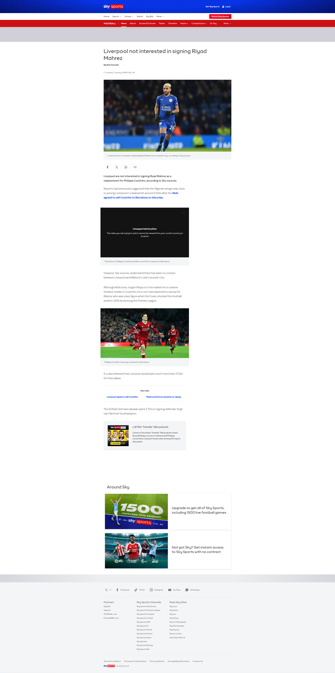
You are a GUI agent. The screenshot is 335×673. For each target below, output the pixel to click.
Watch (140, 16)
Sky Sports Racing (145, 645)
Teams (183, 23)
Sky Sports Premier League (148, 610)
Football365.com (111, 618)
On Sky (213, 23)
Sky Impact (174, 630)
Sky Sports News (144, 637)
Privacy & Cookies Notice (135, 661)
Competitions (198, 23)
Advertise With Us (177, 637)
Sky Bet (149, 16)
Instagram (158, 590)
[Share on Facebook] (107, 167)
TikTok (142, 590)
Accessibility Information (178, 661)
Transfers (172, 23)
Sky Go (172, 614)
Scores (128, 16)
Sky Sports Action (144, 634)
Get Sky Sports (212, 6)
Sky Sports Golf (143, 622)
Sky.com (173, 606)
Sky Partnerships (176, 626)
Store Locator (175, 634)
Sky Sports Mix (143, 649)
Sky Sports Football (145, 614)
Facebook (125, 590)
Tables (162, 23)
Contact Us (198, 661)
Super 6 (107, 610)
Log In (228, 6)
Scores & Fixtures (147, 23)
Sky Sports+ (142, 641)
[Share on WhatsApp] (126, 167)
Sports (115, 16)
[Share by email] (135, 167)
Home (106, 16)
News (124, 23)
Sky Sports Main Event (146, 606)
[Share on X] (117, 167)
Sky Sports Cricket (145, 618)
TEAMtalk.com (110, 614)
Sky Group (173, 618)
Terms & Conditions (112, 661)
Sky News (173, 610)
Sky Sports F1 (142, 626)
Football (110, 23)
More (159, 16)
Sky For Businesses (177, 622)
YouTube (176, 590)
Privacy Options (157, 661)
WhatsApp (195, 590)
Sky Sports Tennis (144, 630)
